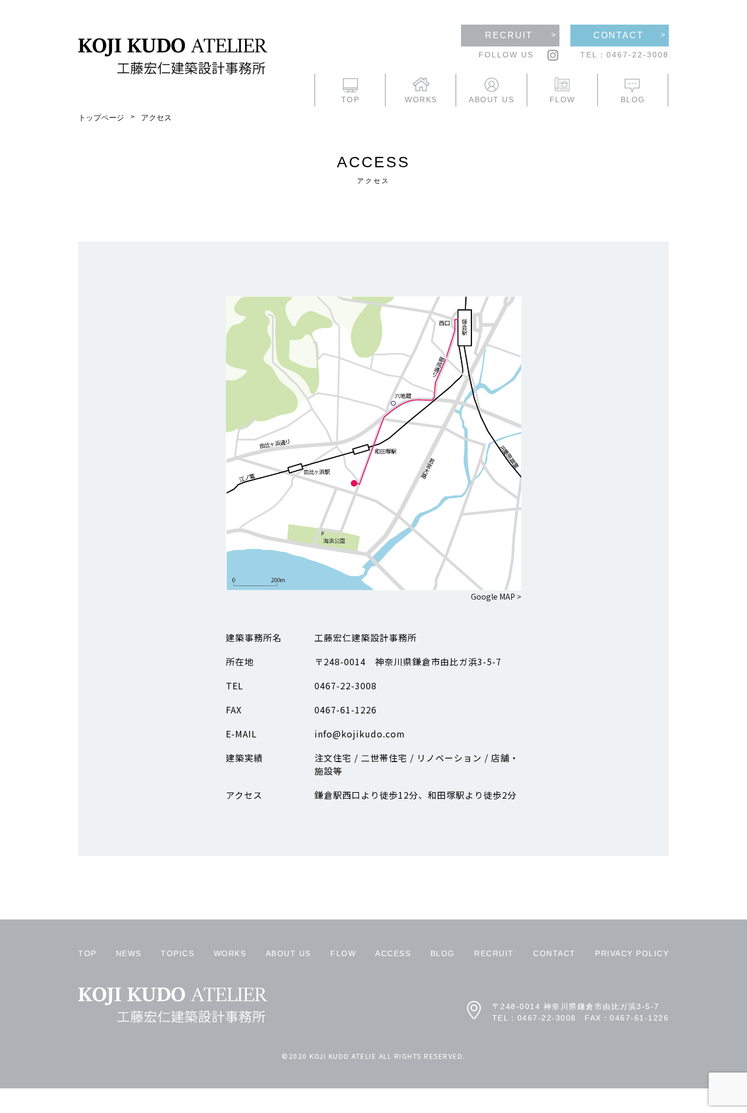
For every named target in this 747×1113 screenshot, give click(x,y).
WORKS (230, 953)
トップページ (101, 117)
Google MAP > (496, 596)
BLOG (442, 953)
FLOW (343, 953)
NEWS (129, 953)
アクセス (156, 117)
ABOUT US (288, 953)
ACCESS (393, 953)
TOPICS (177, 953)
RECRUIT (494, 953)
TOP (87, 953)
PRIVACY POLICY (632, 953)
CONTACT (554, 953)
